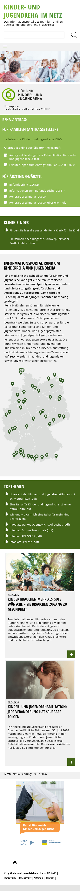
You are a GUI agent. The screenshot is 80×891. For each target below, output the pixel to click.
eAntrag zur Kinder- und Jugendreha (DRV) (34, 139)
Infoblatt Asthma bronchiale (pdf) (31, 530)
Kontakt (50, 878)
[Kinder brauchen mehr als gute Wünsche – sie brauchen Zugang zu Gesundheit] (40, 553)
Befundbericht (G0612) (24, 184)
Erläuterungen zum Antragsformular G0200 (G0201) (42, 165)
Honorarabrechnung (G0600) (27, 196)
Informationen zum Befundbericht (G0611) (36, 190)
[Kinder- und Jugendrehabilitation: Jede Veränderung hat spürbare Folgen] (40, 661)
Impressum (10, 878)
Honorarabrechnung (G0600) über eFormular (38, 202)
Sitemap (38, 878)
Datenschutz (25, 878)
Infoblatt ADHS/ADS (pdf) (26, 536)
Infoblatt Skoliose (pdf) (24, 542)
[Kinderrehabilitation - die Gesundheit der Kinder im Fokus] (40, 847)
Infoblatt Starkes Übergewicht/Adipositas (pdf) (40, 524)
